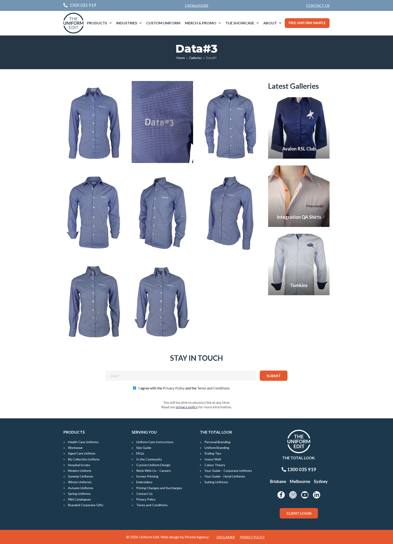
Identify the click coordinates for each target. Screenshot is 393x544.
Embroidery (144, 482)
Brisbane (278, 481)
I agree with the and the (184, 388)
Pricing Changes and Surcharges (159, 488)
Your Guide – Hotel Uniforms (224, 476)
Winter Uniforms (80, 482)
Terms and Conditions (213, 388)
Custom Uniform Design (153, 465)
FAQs (140, 453)
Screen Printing (147, 476)
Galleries (195, 58)
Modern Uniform (79, 471)
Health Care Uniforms (83, 442)
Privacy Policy (174, 388)
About (270, 23)
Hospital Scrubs (79, 465)
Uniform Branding (216, 448)
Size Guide (143, 448)
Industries (126, 23)
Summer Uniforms (80, 476)
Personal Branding (217, 442)
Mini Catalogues (79, 499)
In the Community (149, 459)
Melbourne (300, 481)
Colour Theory (214, 465)
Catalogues (196, 5)
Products (97, 23)
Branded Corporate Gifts (85, 505)
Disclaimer (226, 537)
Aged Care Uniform (81, 453)
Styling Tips (212, 453)
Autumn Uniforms (80, 488)
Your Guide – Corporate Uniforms (228, 471)
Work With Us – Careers (153, 471)
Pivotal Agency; (197, 537)
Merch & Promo (200, 23)
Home (180, 58)
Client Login (299, 513)
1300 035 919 (301, 469)
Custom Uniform (163, 23)
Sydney (321, 481)
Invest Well (212, 459)
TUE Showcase (239, 23)
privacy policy (187, 407)
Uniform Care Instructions (155, 442)
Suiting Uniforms (216, 482)
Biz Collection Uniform (83, 459)
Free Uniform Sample (307, 23)
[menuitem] (318, 5)
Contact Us (318, 5)
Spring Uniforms (79, 494)
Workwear (75, 448)
